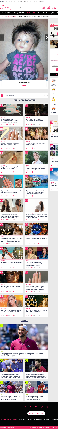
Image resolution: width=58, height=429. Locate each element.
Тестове (54, 8)
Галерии (49, 8)
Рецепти (44, 8)
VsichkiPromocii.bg (18, 1)
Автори (9, 419)
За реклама (3, 419)
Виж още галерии (24, 100)
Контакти (15, 419)
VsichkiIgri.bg (41, 1)
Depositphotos (22, 419)
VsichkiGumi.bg (33, 1)
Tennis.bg (26, 1)
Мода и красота (43, 13)
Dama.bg (10, 1)
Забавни (16, 16)
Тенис (24, 320)
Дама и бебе (31, 13)
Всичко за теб (6, 13)
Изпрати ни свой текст (36, 413)
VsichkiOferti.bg (3, 1)
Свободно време (18, 13)
